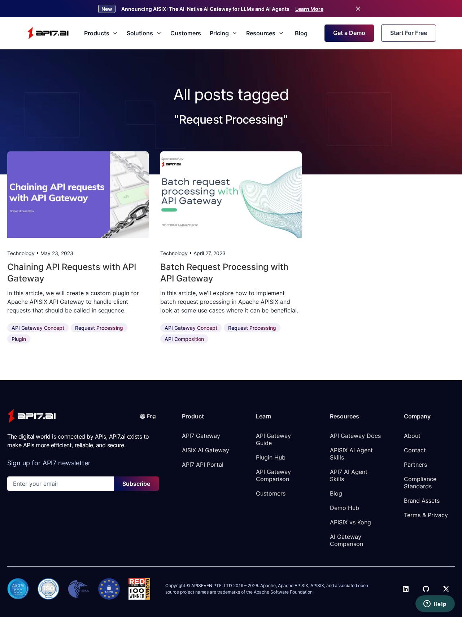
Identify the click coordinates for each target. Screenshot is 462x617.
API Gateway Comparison (274, 475)
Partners (415, 464)
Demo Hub (344, 507)
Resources (260, 33)
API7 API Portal (202, 464)
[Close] (358, 8)
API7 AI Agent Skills (349, 475)
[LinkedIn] (405, 589)
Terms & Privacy (426, 515)
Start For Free (408, 32)
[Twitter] (446, 589)
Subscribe (136, 483)
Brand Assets (422, 500)
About (412, 435)
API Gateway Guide (274, 439)
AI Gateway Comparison (346, 540)
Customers (185, 33)
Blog (301, 33)
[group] (78, 194)
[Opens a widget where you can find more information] (435, 604)
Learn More (309, 9)
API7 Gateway (201, 435)
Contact (415, 450)
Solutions (140, 33)
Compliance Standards (421, 482)
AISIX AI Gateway (205, 450)
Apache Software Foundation (283, 592)
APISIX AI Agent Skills (352, 454)
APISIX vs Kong (350, 522)
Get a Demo (349, 32)
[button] (148, 416)
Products (96, 33)
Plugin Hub (271, 457)
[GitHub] (426, 589)
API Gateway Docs (355, 435)
